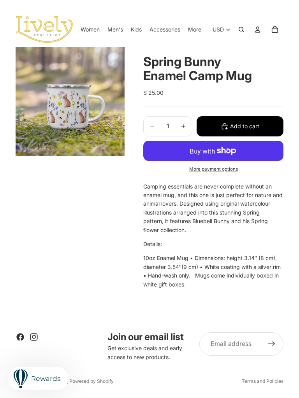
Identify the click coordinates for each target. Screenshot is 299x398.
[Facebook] (20, 337)
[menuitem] (194, 29)
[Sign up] (272, 344)
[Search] (241, 29)
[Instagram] (34, 337)
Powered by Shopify (91, 381)
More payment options (213, 169)
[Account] (257, 29)
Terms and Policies (262, 381)
